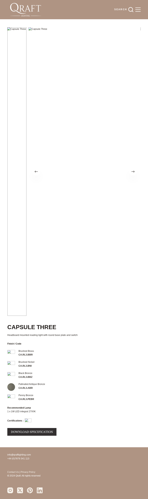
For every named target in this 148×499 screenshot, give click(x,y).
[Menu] (138, 9)
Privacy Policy (28, 472)
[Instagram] (10, 490)
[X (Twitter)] (20, 490)
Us (17, 472)
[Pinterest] (30, 490)
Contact (11, 472)
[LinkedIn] (40, 490)
